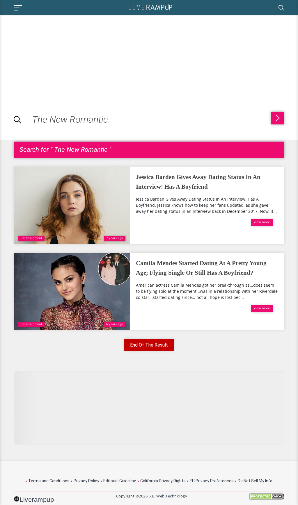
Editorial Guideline (119, 481)
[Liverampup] (150, 6)
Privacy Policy (86, 481)
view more (262, 222)
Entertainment (31, 238)
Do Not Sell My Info (255, 481)
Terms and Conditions (49, 481)
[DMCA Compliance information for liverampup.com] (266, 498)
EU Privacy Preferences (212, 481)
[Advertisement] (49, 56)
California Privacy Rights (163, 481)
